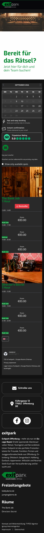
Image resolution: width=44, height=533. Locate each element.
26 (33, 110)
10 (22, 101)
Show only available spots (16, 164)
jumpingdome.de (9, 494)
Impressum (6, 529)
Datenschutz (19, 529)
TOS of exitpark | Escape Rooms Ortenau (18, 359)
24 (22, 110)
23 (16, 110)
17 (22, 106)
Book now (5, 222)
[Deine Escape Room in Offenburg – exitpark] (10, 4)
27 (39, 110)
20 (39, 106)
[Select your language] (5, 339)
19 (33, 106)
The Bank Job (7, 507)
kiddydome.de (8, 491)
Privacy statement (10, 363)
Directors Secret (9, 511)
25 (27, 110)
